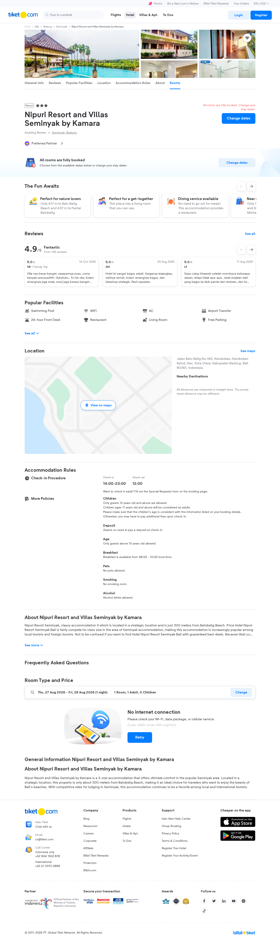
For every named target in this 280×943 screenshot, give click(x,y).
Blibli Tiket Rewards (216, 4)
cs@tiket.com (44, 839)
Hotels (127, 826)
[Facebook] (204, 901)
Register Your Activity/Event (180, 856)
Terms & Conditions (175, 841)
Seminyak (61, 26)
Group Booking (171, 826)
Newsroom (90, 826)
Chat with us (43, 827)
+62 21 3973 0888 (47, 866)
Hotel (28, 26)
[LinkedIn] (224, 901)
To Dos (127, 841)
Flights (127, 819)
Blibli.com (89, 870)
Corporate (90, 841)
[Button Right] (251, 249)
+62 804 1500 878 (47, 856)
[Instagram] (243, 901)
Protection (90, 863)
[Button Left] (241, 249)
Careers (88, 833)
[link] (238, 15)
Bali (37, 26)
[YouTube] (233, 901)
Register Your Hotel (174, 848)
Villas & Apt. (131, 833)
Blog (86, 819)
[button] (98, 405)
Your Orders (241, 4)
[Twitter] (214, 901)
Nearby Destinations (192, 376)
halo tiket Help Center (176, 819)
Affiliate (88, 848)
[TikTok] (204, 911)
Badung (47, 26)
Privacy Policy (170, 833)
